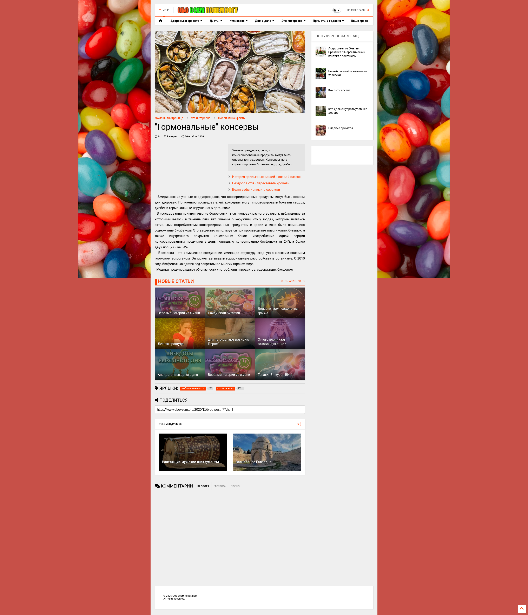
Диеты (214, 20)
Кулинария (237, 20)
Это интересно (292, 20)
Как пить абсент (339, 90)
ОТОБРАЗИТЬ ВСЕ (292, 281)
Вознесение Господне (254, 462)
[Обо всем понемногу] (208, 11)
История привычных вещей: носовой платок (266, 177)
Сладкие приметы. (341, 128)
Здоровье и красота (184, 20)
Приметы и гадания (327, 20)
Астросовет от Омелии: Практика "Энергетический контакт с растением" (346, 52)
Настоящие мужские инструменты (190, 462)
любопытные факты (231, 118)
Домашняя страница (169, 118)
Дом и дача (263, 20)
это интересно (200, 118)
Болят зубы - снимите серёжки (256, 190)
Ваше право (359, 20)
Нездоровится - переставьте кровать (260, 183)
